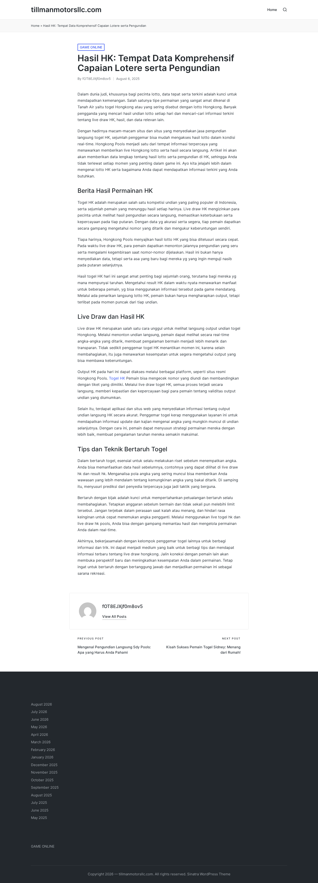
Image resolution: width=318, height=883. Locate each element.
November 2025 (44, 772)
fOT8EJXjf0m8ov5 (122, 606)
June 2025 (39, 810)
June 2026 (39, 719)
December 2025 (44, 765)
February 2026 (43, 749)
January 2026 (42, 757)
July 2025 (39, 802)
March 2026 (41, 742)
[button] (114, 616)
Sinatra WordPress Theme (208, 874)
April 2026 (39, 734)
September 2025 (45, 787)
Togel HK (117, 378)
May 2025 (39, 817)
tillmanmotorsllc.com (66, 10)
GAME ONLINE (91, 47)
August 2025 (41, 795)
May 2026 (39, 727)
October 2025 (42, 780)
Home (35, 25)
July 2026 (39, 712)
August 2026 (41, 704)
